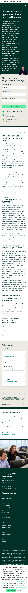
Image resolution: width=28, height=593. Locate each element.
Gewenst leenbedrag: (6, 84)
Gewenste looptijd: (6, 91)
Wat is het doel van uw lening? (8, 98)
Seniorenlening (5, 503)
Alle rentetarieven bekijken (10, 389)
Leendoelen (5, 514)
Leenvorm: (6, 353)
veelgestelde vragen (14, 418)
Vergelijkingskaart (6, 525)
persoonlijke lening (8, 45)
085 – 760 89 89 (7, 486)
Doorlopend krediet (6, 500)
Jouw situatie (5, 510)
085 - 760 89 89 (7, 432)
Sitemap (4, 541)
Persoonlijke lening (6, 498)
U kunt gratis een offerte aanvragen (15, 305)
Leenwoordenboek (6, 517)
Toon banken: (7, 379)
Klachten (4, 530)
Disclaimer (4, 532)
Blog (3, 537)
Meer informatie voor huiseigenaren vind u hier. (13, 192)
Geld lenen (4, 496)
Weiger (19, 590)
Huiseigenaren (5, 512)
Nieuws (4, 539)
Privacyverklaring (6, 534)
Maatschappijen (6, 527)
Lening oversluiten (6, 507)
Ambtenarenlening (6, 505)
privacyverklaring (21, 587)
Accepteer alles (11, 590)
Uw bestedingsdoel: (8, 372)
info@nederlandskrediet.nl (10, 434)
